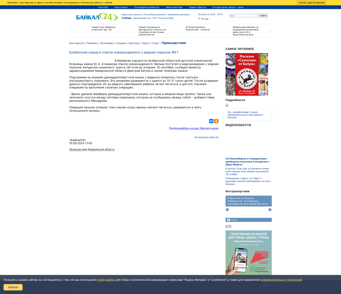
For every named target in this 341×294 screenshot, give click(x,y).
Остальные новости (206, 137)
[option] (99, 30)
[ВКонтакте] (211, 121)
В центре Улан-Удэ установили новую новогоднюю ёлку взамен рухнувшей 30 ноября (247, 171)
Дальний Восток (142, 18)
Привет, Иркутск (197, 7)
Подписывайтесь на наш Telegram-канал (193, 128)
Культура (134, 43)
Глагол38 (103, 7)
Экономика (107, 43)
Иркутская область (132, 14)
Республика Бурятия (155, 14)
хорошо (13, 287)
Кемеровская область (101, 149)
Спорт (155, 43)
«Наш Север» (121, 7)
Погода (204, 18)
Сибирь (127, 17)
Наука (146, 43)
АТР (155, 18)
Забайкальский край (178, 14)
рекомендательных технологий (281, 279)
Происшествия (174, 43)
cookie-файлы (105, 279)
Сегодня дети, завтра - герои (227, 7)
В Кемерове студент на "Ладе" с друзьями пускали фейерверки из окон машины (248, 181)
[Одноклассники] (216, 121)
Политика (92, 43)
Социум (121, 43)
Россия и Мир (166, 18)
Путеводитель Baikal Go (146, 7)
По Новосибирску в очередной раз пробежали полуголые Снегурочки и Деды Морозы (247, 161)
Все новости (76, 43)
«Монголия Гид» (174, 7)
